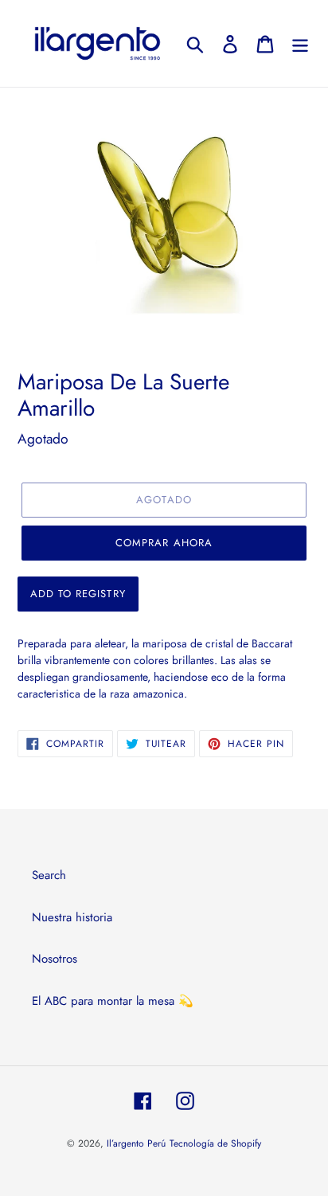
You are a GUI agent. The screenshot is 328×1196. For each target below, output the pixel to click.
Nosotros (54, 958)
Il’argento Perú (136, 1143)
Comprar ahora (164, 542)
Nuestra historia (72, 917)
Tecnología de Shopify (215, 1143)
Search (49, 875)
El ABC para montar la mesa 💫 (112, 1001)
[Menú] (300, 43)
